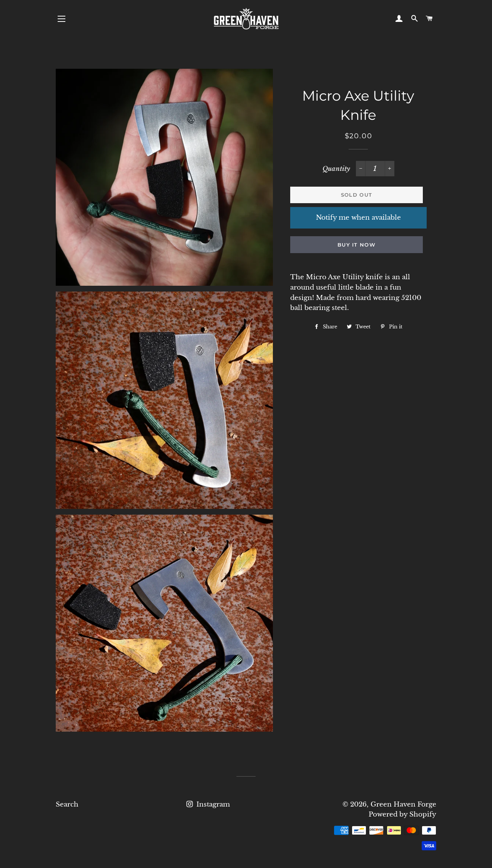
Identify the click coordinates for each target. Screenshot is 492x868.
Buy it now (356, 245)
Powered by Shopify (402, 814)
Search (67, 804)
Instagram (212, 804)
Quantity (336, 169)
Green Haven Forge (403, 804)
